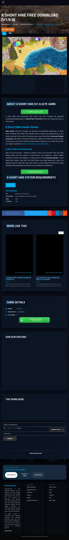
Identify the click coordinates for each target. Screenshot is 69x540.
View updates (11, 475)
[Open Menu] (3, 2)
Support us (38, 475)
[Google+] (49, 213)
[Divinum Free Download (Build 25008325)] (19, 254)
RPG (28, 272)
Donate (29, 495)
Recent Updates (31, 487)
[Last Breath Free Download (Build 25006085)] (49, 254)
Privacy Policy (52, 487)
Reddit (28, 497)
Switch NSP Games (32, 500)
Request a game (24, 475)
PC (8, 281)
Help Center (52, 500)
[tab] (4, 33)
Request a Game (31, 489)
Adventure (21, 272)
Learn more (8, 531)
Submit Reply (56, 429)
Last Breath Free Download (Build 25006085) (48, 278)
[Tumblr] (61, 213)
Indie (25, 272)
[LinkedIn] (57, 213)
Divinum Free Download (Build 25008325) (18, 278)
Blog (50, 492)
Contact (51, 495)
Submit (10, 438)
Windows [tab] (10, 185)
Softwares (29, 492)
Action (16, 272)
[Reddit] (65, 213)
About (50, 489)
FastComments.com (35, 453)
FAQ (50, 497)
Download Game (35, 112)
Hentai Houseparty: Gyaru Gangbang (36, 144)
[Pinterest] (53, 213)
